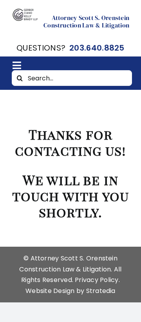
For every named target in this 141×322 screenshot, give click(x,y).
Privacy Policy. (97, 279)
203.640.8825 (97, 47)
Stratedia (101, 290)
